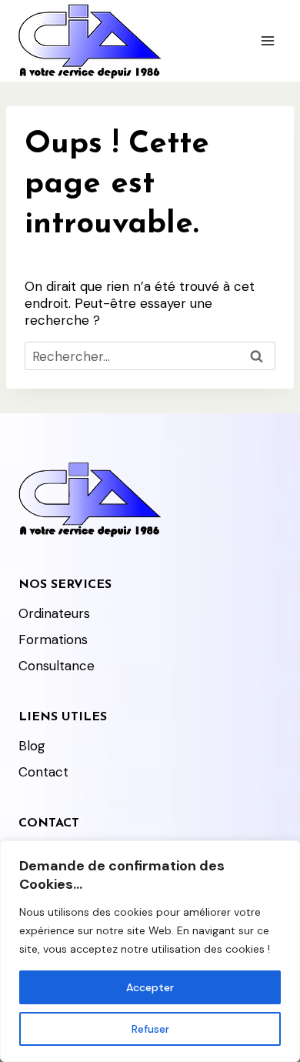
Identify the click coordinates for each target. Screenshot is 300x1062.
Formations (53, 639)
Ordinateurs (54, 613)
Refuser (150, 1029)
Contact (43, 771)
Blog (31, 745)
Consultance (56, 665)
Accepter (150, 987)
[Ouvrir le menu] (267, 40)
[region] (150, 951)
